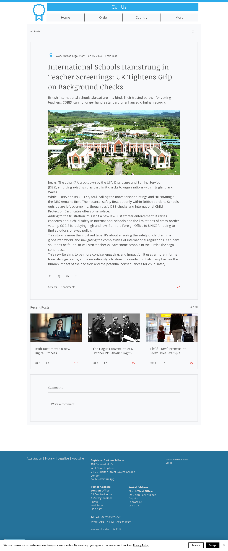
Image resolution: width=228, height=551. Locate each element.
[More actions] (178, 56)
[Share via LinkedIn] (67, 276)
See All (194, 307)
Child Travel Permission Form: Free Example (168, 351)
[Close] (224, 545)
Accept (212, 545)
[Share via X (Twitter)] (58, 276)
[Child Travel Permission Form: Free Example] (172, 328)
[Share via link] (76, 276)
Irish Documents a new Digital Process (52, 351)
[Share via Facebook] (49, 276)
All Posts (35, 31)
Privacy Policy (141, 545)
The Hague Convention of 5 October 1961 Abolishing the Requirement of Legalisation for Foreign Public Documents (114, 351)
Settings (196, 545)
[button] (193, 31)
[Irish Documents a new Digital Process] (56, 328)
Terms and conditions (177, 459)
